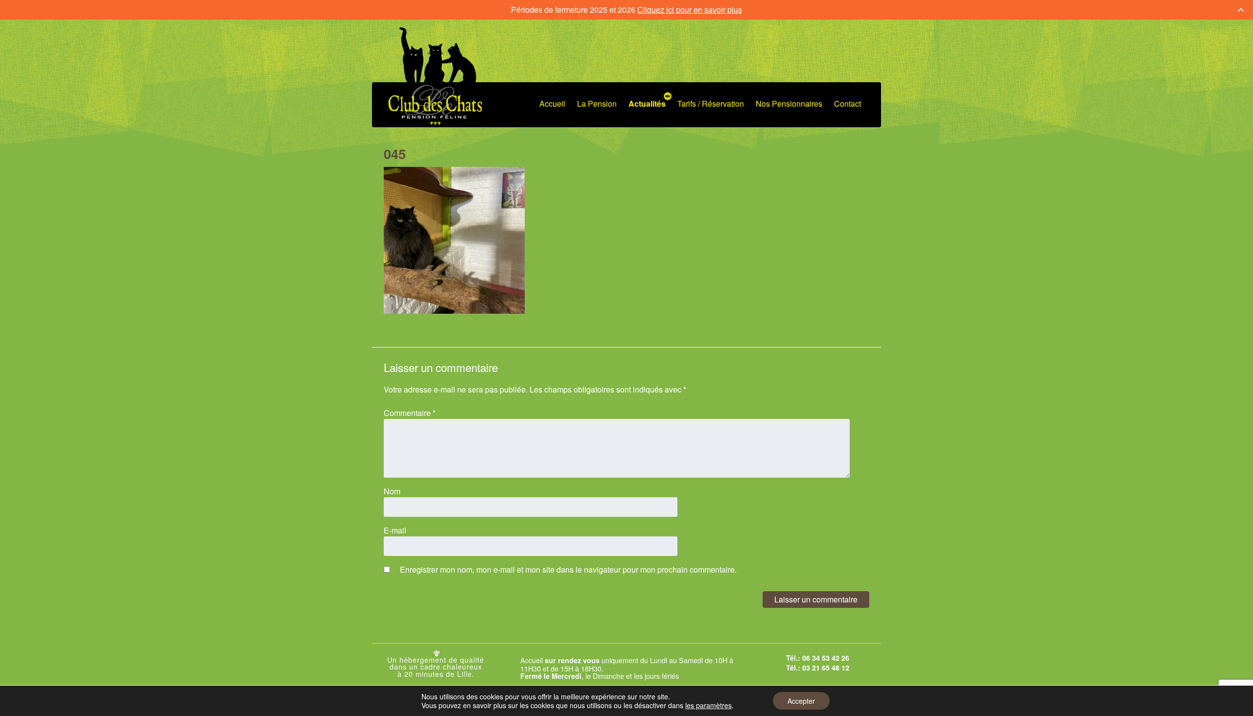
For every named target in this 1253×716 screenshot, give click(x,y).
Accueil (552, 103)
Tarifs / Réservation (710, 103)
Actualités (647, 103)
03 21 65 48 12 (825, 667)
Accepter (801, 701)
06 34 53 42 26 (825, 658)
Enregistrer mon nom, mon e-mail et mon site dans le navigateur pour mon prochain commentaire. (568, 569)
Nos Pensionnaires (789, 103)
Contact (847, 103)
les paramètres (708, 705)
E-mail (395, 530)
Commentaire (410, 412)
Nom (392, 491)
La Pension (597, 103)
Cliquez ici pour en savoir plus (689, 9)
